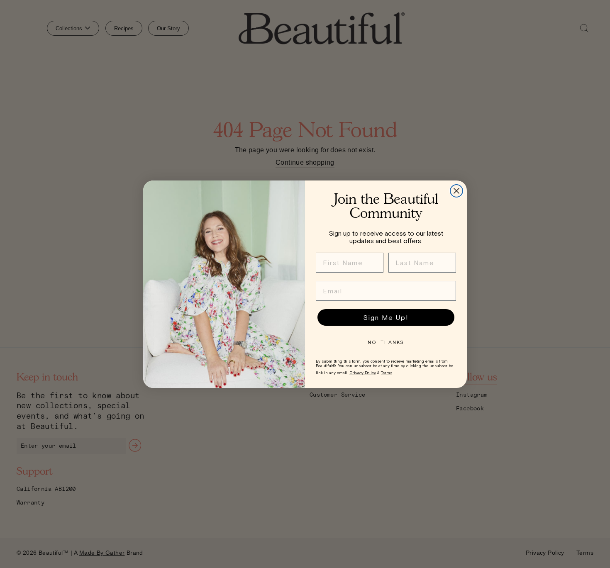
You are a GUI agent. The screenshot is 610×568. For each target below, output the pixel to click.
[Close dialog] (456, 191)
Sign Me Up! (386, 317)
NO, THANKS (386, 342)
